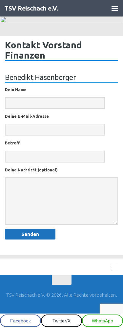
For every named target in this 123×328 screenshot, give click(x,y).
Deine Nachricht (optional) (31, 170)
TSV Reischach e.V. (31, 8)
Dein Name (16, 90)
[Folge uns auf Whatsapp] (67, 310)
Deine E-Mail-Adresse (27, 116)
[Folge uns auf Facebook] (55, 310)
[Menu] (115, 8)
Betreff (12, 143)
